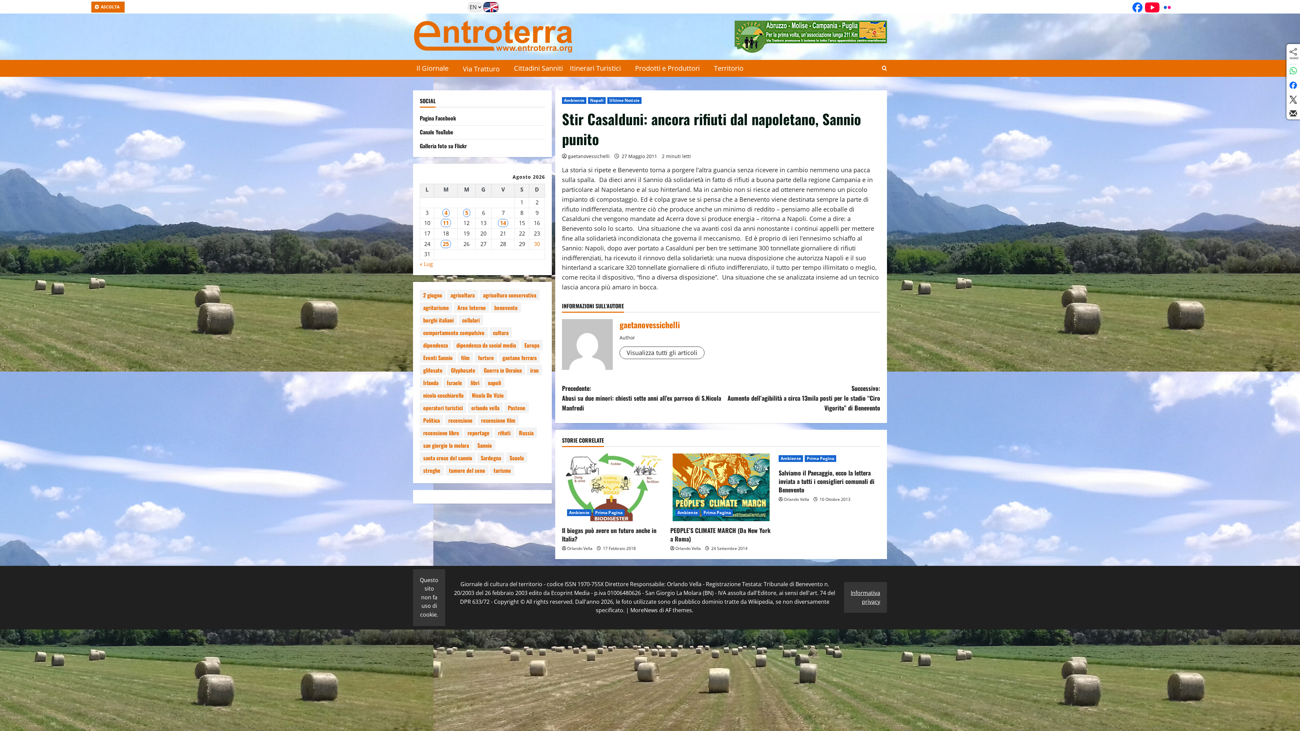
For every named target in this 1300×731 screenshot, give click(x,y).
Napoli (597, 100)
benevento (506, 308)
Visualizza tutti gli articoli (662, 353)
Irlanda (430, 383)
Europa (531, 345)
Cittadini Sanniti (538, 68)
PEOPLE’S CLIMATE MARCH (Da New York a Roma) (720, 534)
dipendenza (435, 345)
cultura (500, 333)
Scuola (517, 458)
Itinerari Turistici (595, 68)
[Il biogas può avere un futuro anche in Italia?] (613, 487)
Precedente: (641, 398)
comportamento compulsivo (453, 333)
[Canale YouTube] (1150, 7)
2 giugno (432, 295)
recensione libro (441, 433)
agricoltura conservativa (509, 295)
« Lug (426, 264)
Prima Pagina (609, 512)
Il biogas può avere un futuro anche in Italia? (609, 534)
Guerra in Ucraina (503, 370)
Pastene (516, 408)
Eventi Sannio (438, 358)
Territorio (728, 68)
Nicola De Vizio (488, 395)
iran (534, 370)
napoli (494, 383)
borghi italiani (438, 320)
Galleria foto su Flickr (443, 146)
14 (503, 223)
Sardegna (491, 458)
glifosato (432, 370)
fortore (486, 358)
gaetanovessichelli (589, 156)
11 (446, 223)
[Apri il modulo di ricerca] (884, 68)
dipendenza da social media (486, 345)
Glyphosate (463, 370)
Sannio (484, 445)
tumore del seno (467, 470)
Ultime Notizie (624, 100)
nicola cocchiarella (443, 395)
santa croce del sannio (447, 458)
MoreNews (644, 610)
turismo (502, 470)
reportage (479, 433)
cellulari (471, 320)
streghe (431, 470)
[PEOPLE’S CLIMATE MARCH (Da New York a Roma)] (721, 487)
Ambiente (574, 100)
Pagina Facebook (438, 118)
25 (446, 244)
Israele (454, 383)
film (465, 358)
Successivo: (804, 398)
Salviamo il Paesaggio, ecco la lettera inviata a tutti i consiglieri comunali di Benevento (826, 481)
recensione (460, 420)
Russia (526, 433)
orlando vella (485, 408)
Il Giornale (432, 68)
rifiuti (504, 433)
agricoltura (463, 295)
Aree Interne (471, 308)
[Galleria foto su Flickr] (1165, 7)
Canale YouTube (436, 132)
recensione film (498, 420)
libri (475, 383)
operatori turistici (443, 408)
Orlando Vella (579, 548)
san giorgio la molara (446, 445)
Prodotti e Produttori (667, 68)
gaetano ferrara (519, 358)
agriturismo (436, 308)
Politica (431, 420)
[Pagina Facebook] (1135, 7)
